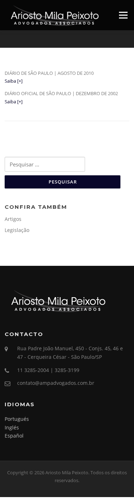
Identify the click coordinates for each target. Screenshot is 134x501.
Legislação (17, 230)
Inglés (12, 427)
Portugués (17, 418)
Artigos (13, 219)
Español (14, 435)
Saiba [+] (14, 81)
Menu (123, 15)
